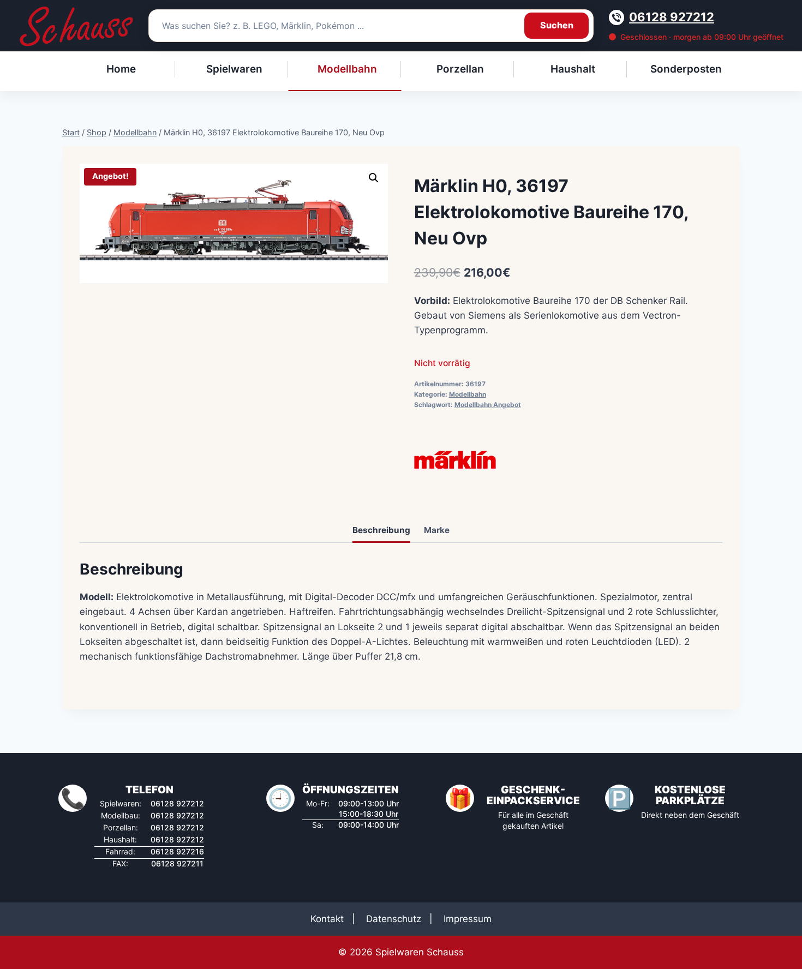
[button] (374, 178)
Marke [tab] (437, 530)
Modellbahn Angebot (487, 404)
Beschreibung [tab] (381, 530)
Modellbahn (467, 394)
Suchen (556, 25)
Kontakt (327, 918)
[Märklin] (455, 460)
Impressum (468, 918)
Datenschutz (393, 918)
